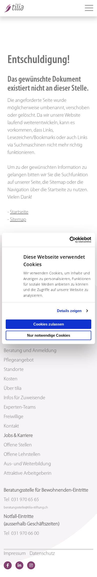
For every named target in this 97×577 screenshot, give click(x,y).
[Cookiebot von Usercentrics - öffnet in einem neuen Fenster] (69, 240)
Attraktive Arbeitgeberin (27, 473)
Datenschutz (42, 553)
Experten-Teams (20, 407)
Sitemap (18, 219)
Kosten (10, 379)
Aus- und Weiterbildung (27, 464)
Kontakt (11, 426)
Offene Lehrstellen (22, 454)
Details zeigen (69, 311)
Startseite (19, 212)
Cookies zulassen (48, 324)
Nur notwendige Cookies (48, 335)
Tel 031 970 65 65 (21, 499)
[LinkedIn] (19, 565)
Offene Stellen (18, 445)
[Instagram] (31, 565)
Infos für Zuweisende (24, 398)
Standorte (14, 369)
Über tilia (12, 388)
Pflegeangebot (19, 360)
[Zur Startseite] (14, 7)
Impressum (15, 553)
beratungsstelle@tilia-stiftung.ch (26, 507)
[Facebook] (8, 565)
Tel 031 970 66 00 (21, 533)
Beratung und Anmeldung (30, 350)
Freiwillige (13, 416)
